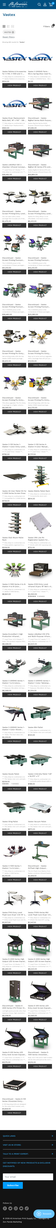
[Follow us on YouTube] (21, 1208)
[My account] (45, 4)
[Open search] (39, 4)
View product (14, 85)
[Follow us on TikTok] (27, 1208)
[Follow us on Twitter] (10, 1208)
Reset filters (9, 37)
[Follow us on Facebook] (5, 1208)
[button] (4, 26)
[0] (51, 4)
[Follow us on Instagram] (16, 1208)
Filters (47, 26)
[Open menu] (4, 4)
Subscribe (13, 1185)
